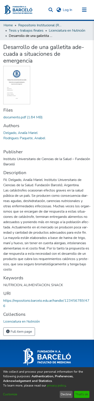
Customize (10, 394)
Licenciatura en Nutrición (67, 30)
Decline (66, 394)
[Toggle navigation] (84, 10)
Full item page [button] (21, 331)
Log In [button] (68, 9)
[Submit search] (50, 10)
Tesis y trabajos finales (26, 30)
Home (8, 25)
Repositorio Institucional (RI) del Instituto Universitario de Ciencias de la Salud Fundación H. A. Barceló (40, 25)
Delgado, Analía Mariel (20, 132)
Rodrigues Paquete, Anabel (24, 138)
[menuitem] (58, 10)
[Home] (18, 10)
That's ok (81, 394)
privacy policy (56, 385)
